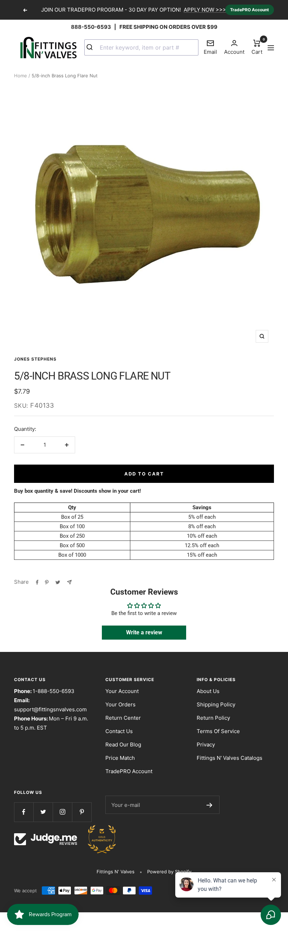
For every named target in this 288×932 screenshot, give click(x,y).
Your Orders (120, 704)
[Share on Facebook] (37, 582)
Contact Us (119, 731)
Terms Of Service (218, 731)
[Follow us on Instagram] (62, 812)
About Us (208, 691)
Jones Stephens (35, 359)
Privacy (206, 744)
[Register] (209, 804)
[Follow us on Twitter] (43, 812)
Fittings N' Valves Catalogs (229, 758)
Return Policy (213, 717)
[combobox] (141, 47)
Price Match (120, 758)
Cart (256, 46)
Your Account (122, 691)
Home (20, 75)
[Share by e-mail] (69, 582)
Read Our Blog (123, 744)
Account (234, 51)
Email (210, 47)
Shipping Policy (216, 704)
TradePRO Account (249, 9)
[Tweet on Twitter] (58, 582)
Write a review (144, 632)
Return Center (123, 717)
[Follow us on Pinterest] (81, 812)
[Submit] (92, 47)
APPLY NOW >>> (205, 9)
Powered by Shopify (169, 871)
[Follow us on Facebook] (23, 812)
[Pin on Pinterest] (46, 582)
